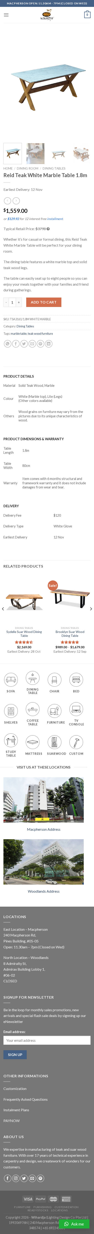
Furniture (22, 1207)
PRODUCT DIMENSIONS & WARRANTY (33, 439)
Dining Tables (54, 168)
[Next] (83, 86)
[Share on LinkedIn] (48, 344)
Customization (14, 1088)
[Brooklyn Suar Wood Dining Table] (70, 599)
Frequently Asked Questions (25, 1099)
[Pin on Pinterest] (40, 344)
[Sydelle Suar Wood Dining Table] (24, 599)
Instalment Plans (16, 1110)
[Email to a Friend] (32, 344)
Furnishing (43, 1207)
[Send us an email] (32, 1178)
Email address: (14, 1032)
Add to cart (44, 302)
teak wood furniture (40, 333)
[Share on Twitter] (24, 344)
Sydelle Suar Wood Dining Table (24, 634)
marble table (19, 333)
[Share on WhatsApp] (7, 344)
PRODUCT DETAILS (18, 376)
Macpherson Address (43, 829)
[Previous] (11, 86)
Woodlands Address (44, 891)
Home (8, 168)
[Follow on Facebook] (7, 1178)
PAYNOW (11, 1120)
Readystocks (38, 1210)
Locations (59, 1210)
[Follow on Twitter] (24, 1178)
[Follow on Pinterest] (40, 1178)
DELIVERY (11, 506)
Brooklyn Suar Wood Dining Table (70, 634)
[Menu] (6, 14)
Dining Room (27, 168)
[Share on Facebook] (16, 344)
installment (55, 219)
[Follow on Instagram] (16, 1178)
